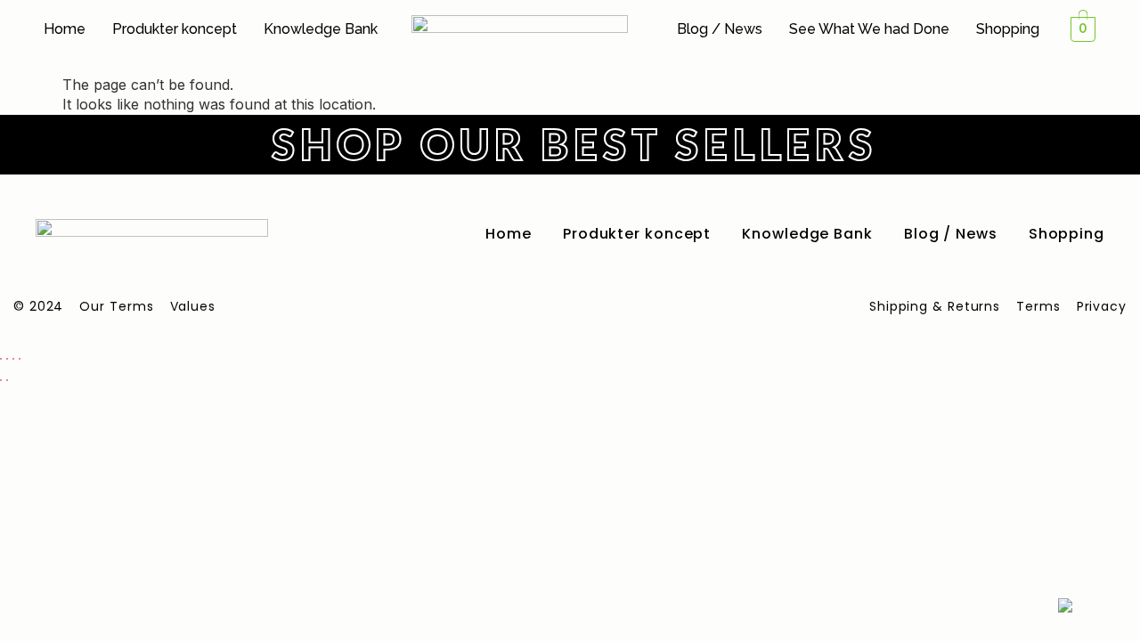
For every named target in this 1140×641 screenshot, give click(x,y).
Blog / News (719, 28)
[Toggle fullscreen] (7, 359)
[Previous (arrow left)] (1, 380)
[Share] (13, 359)
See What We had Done (869, 28)
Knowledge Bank (321, 28)
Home (65, 28)
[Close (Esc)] (19, 359)
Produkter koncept (174, 28)
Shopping (1007, 28)
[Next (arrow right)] (7, 380)
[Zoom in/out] (1, 359)
